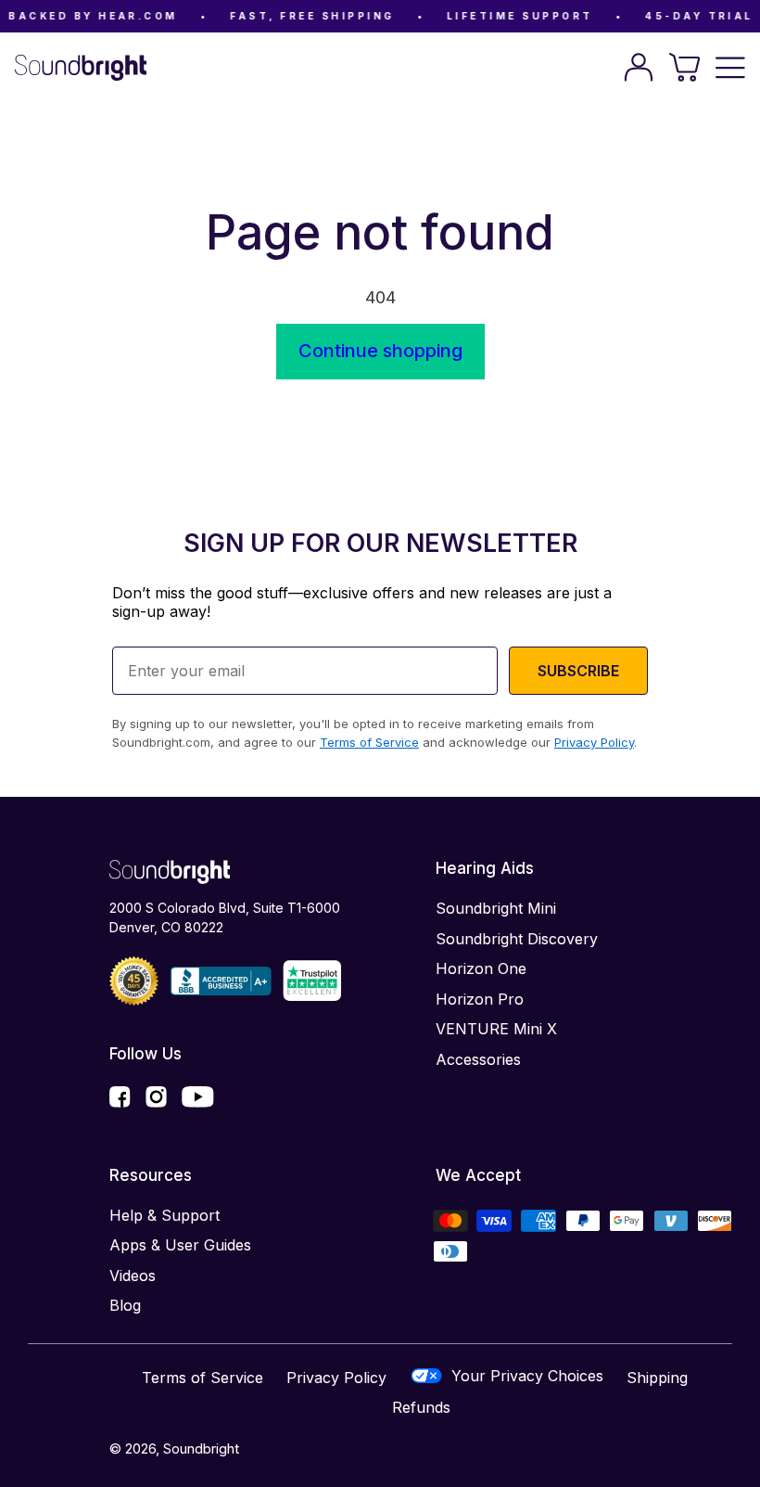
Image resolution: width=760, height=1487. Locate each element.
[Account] (638, 67)
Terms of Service (202, 1377)
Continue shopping (380, 351)
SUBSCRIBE (578, 670)
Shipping (657, 1377)
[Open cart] (685, 67)
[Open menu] (730, 68)
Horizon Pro (480, 999)
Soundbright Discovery (517, 938)
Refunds (421, 1407)
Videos (132, 1275)
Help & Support (164, 1215)
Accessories (478, 1059)
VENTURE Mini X (496, 1028)
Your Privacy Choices (527, 1375)
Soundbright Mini (496, 908)
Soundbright (201, 1448)
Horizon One (481, 968)
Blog (125, 1305)
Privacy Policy (336, 1377)
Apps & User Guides (180, 1245)
